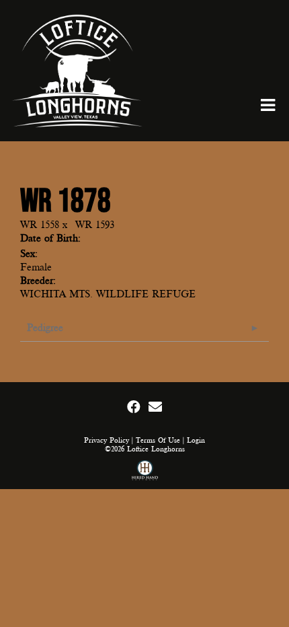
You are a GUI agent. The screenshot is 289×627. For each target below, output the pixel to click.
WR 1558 (39, 224)
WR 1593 (94, 224)
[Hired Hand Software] (145, 472)
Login (196, 440)
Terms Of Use (158, 440)
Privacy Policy (106, 440)
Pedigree (45, 327)
